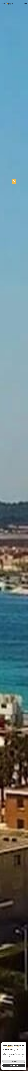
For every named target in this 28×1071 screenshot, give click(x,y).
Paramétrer (13, 1061)
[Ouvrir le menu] (26, 3)
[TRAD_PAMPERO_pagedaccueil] (7, 4)
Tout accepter (14, 1065)
